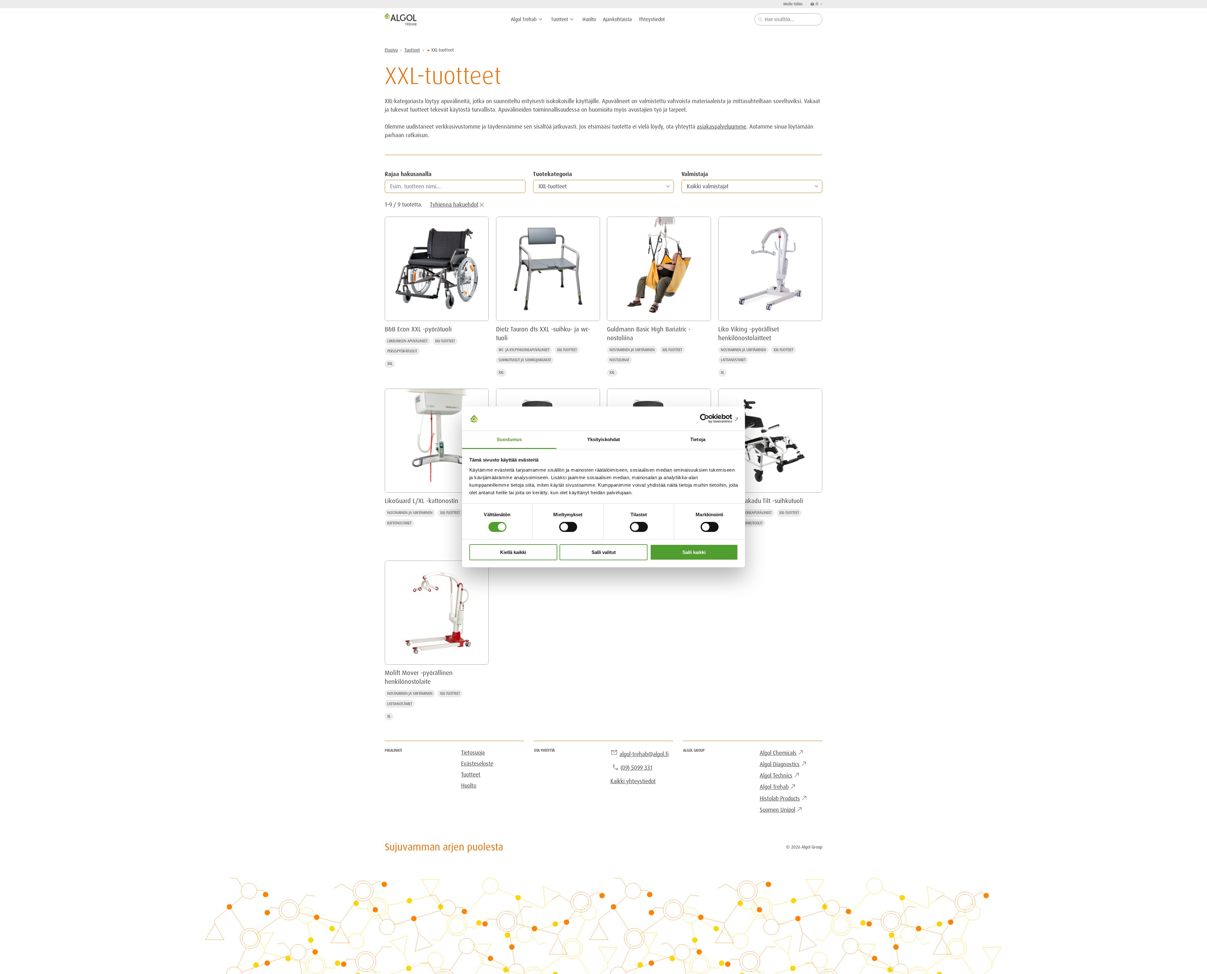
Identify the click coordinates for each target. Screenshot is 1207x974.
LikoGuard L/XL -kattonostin (421, 501)
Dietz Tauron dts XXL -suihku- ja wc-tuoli (543, 333)
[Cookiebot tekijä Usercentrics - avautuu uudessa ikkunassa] (710, 418)
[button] (603, 186)
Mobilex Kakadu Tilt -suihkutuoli (760, 501)
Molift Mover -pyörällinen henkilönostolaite (419, 677)
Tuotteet (412, 50)
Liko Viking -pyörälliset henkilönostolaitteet (748, 333)
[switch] (568, 527)
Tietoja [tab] (697, 439)
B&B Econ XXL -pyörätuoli (418, 329)
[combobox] (788, 19)
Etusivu (391, 50)
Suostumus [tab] (509, 439)
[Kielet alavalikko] (820, 4)
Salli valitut (604, 552)
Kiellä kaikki (513, 552)
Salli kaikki (694, 552)
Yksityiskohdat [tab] (603, 439)
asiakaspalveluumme (721, 126)
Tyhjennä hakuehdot (454, 204)
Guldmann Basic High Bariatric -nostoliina (649, 333)
